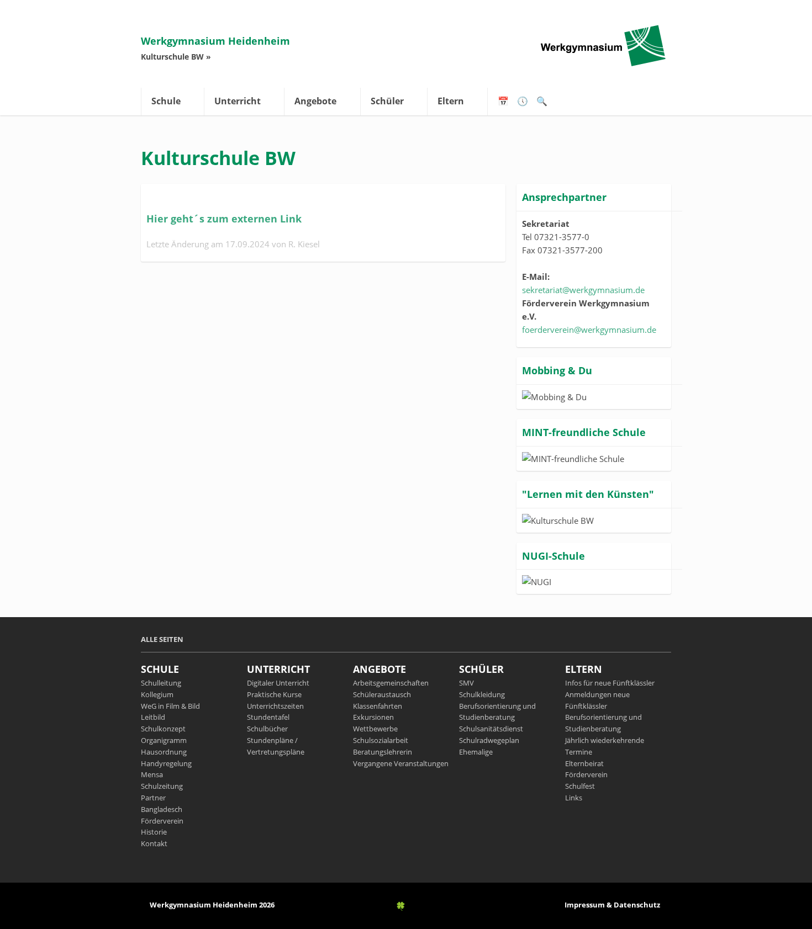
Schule (166, 101)
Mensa (152, 774)
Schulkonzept (163, 729)
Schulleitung (161, 683)
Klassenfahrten (377, 706)
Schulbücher (267, 729)
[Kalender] (503, 104)
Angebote (315, 101)
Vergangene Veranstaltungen (401, 763)
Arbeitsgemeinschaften (391, 683)
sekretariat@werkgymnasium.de (583, 289)
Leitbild (153, 717)
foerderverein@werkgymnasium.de (589, 329)
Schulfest (580, 786)
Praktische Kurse (274, 694)
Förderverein (162, 821)
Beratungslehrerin (382, 752)
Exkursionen (373, 717)
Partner (153, 798)
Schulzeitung (162, 786)
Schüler (387, 101)
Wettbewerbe (375, 729)
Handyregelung (166, 763)
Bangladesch (161, 809)
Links (573, 798)
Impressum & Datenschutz (612, 905)
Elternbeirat (584, 763)
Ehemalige (476, 752)
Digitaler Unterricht (278, 683)
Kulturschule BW (172, 56)
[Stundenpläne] (522, 104)
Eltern (450, 101)
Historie (154, 832)
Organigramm (164, 740)
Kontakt (154, 843)
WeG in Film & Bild (170, 706)
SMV (466, 683)
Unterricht (237, 101)
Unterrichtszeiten (275, 706)
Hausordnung (164, 752)
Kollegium (157, 694)
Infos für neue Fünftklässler (610, 683)
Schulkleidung (482, 694)
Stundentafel (268, 717)
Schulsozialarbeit (380, 740)
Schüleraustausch (382, 694)
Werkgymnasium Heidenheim (215, 40)
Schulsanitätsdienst (491, 729)
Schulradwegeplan (489, 740)
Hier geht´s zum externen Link (225, 218)
